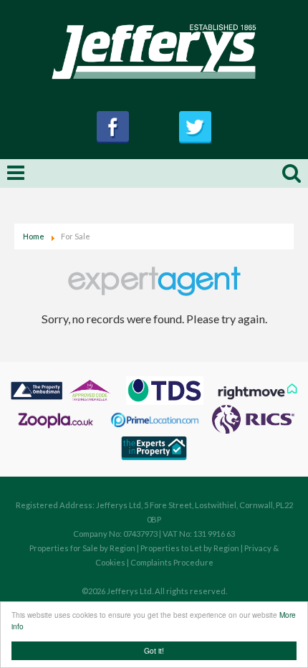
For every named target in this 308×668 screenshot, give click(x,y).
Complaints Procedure (171, 562)
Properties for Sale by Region (82, 548)
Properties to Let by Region (189, 548)
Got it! (154, 650)
